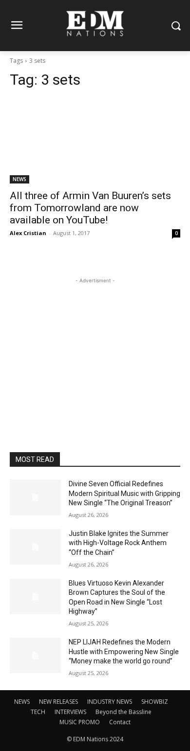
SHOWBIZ (154, 701)
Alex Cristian (28, 233)
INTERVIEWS (70, 712)
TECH (38, 712)
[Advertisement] (95, 346)
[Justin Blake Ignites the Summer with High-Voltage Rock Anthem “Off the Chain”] (35, 547)
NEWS (19, 179)
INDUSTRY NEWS (109, 701)
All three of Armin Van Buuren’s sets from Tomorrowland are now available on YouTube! (90, 208)
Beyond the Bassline (123, 712)
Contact (120, 722)
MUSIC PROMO (79, 722)
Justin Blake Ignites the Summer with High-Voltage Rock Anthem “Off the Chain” (119, 543)
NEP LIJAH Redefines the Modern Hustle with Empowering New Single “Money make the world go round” (124, 651)
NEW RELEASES (58, 701)
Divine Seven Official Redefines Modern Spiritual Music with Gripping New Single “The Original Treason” (124, 493)
